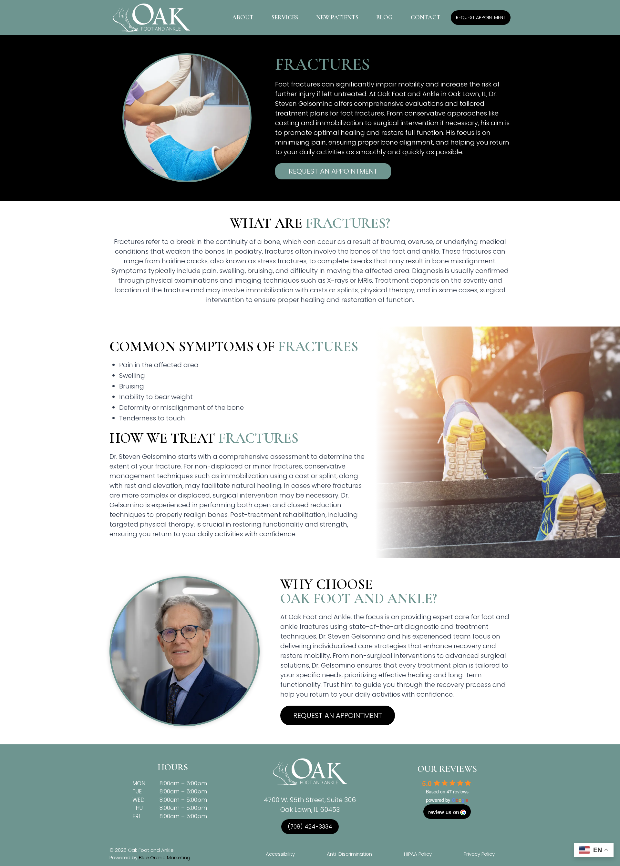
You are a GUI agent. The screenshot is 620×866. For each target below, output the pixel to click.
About (242, 17)
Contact (425, 17)
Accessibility (280, 854)
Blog (384, 17)
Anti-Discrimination (349, 854)
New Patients (337, 17)
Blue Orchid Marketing (164, 857)
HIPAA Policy (418, 854)
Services (285, 17)
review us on (443, 812)
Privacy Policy (479, 854)
